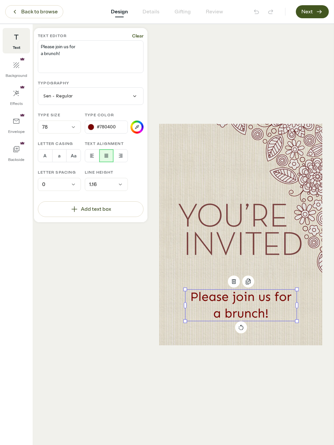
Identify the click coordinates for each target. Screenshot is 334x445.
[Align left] (92, 155)
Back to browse (39, 11)
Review (214, 11)
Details (151, 11)
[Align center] (106, 155)
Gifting (183, 11)
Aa (73, 156)
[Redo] (271, 12)
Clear (138, 36)
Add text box (96, 209)
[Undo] (256, 12)
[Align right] (120, 155)
